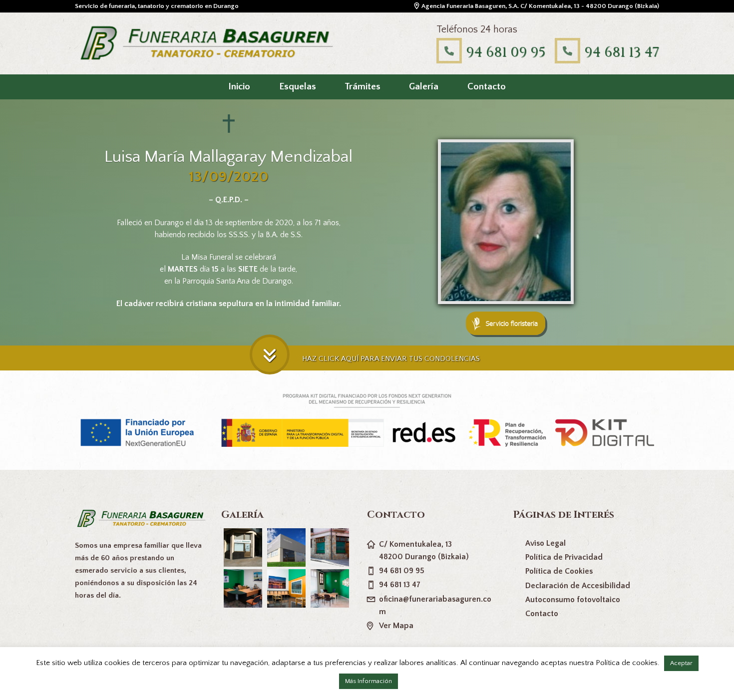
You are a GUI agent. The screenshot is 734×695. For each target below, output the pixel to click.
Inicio (239, 86)
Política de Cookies (559, 571)
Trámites (362, 86)
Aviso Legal (545, 543)
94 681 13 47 (621, 52)
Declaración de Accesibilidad (577, 585)
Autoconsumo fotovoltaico (572, 599)
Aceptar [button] (681, 663)
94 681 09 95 (505, 52)
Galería (423, 86)
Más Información (368, 681)
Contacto (486, 86)
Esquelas (297, 86)
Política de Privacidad (564, 557)
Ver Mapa (396, 625)
